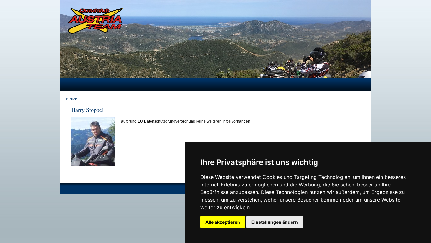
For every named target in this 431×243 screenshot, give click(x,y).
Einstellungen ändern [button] (274, 222)
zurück (71, 99)
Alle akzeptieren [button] (222, 222)
